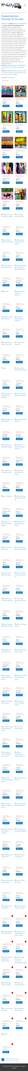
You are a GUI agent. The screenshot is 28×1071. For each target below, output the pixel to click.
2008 (16, 74)
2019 (6, 72)
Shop (6, 12)
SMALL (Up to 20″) (14, 65)
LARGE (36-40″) (8, 67)
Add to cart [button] (6, 105)
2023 (18, 70)
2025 (12, 70)
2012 (3, 74)
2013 (25, 72)
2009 (12, 74)
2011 (6, 74)
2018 (9, 72)
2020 (3, 72)
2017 (12, 72)
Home (2, 12)
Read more (5, 925)
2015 (19, 72)
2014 (22, 72)
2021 (25, 70)
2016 (15, 72)
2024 (15, 70)
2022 (21, 70)
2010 (9, 74)
